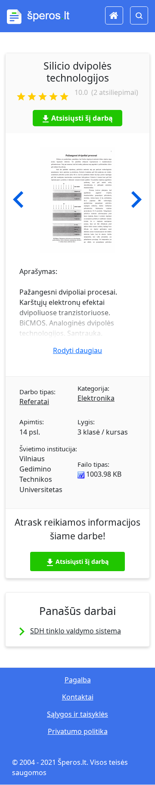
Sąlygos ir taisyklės (77, 714)
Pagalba (78, 680)
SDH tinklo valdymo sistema (75, 631)
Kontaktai (77, 697)
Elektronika (96, 398)
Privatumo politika (78, 731)
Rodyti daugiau (77, 350)
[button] (18, 199)
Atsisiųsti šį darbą (82, 118)
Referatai (34, 401)
